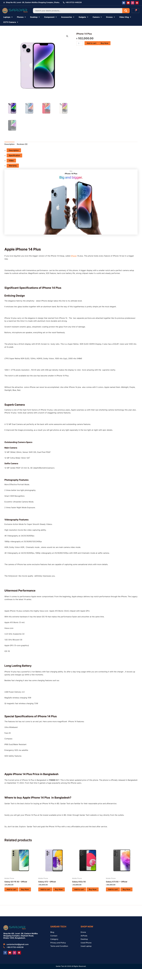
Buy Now (104, 43)
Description (14, 150)
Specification (14, 155)
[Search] (126, 10)
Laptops (6, 17)
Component (49, 17)
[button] (67, 36)
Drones (109, 17)
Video (11, 160)
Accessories (66, 17)
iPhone (74, 256)
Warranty (13, 166)
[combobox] (77, 10)
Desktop (33, 17)
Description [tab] (9, 144)
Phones (20, 17)
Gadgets (82, 17)
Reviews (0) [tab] (22, 144)
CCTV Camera (9, 22)
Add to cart (91, 43)
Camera (96, 17)
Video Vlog (124, 17)
